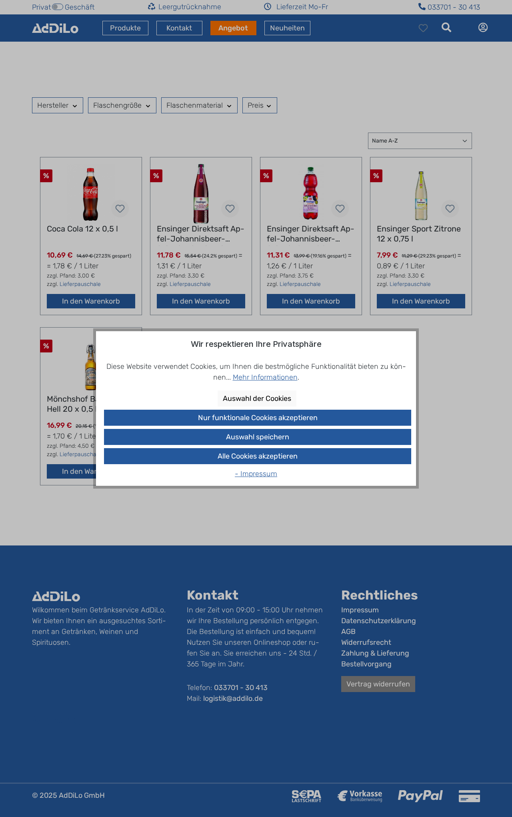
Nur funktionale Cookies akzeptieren (258, 417)
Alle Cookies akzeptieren (258, 456)
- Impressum (256, 473)
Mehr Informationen (265, 377)
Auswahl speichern (257, 437)
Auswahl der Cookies (257, 398)
